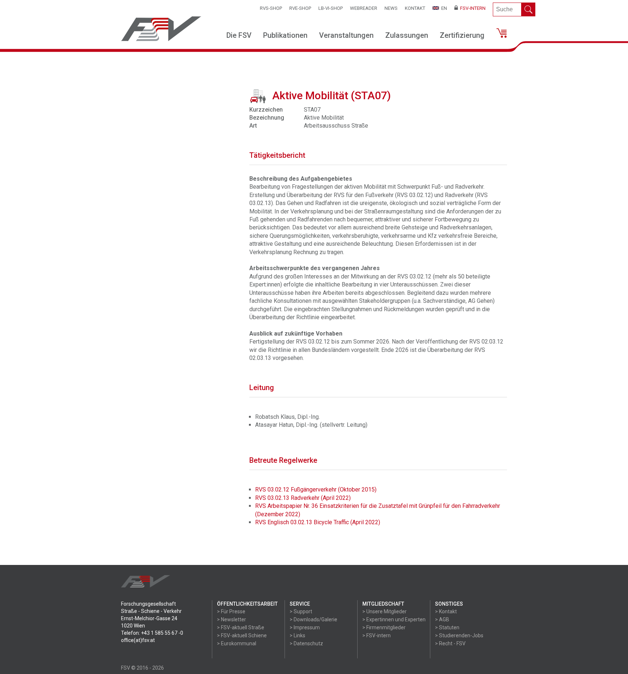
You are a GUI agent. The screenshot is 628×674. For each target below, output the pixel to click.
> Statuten (447, 627)
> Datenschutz (306, 643)
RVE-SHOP (300, 8)
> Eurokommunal (236, 643)
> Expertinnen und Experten (394, 619)
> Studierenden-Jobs (459, 635)
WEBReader (363, 8)
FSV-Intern (472, 8)
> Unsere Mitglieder (384, 611)
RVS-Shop (271, 8)
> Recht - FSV (450, 643)
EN (443, 8)
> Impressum (305, 627)
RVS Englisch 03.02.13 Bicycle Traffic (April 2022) (317, 522)
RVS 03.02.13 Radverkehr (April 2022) (303, 497)
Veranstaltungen (346, 35)
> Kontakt (446, 611)
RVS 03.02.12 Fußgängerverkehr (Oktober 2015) (316, 489)
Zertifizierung (462, 35)
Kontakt (415, 8)
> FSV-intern (376, 635)
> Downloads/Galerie (313, 619)
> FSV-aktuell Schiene (242, 635)
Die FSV (238, 35)
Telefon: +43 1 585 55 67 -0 (152, 633)
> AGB (442, 619)
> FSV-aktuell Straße (240, 627)
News (391, 8)
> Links (297, 635)
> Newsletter (231, 619)
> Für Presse (231, 611)
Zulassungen (406, 35)
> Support (301, 611)
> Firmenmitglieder (384, 627)
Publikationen (285, 35)
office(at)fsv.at (138, 640)
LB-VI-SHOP (330, 8)
